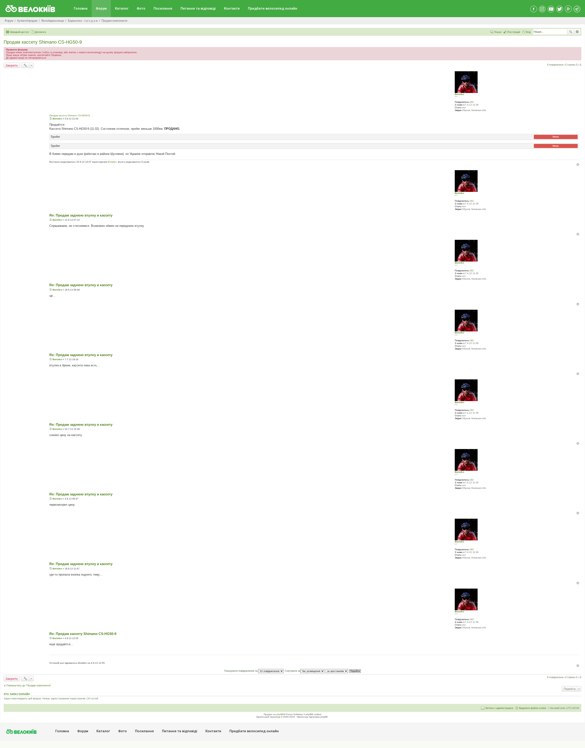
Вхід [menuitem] (528, 32)
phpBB (280, 714)
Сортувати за (292, 670)
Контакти (232, 8)
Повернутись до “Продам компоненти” (28, 685)
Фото (141, 8)
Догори (578, 164)
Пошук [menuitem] (498, 32)
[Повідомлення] (50, 118)
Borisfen (459, 94)
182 (472, 102)
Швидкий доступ (19, 32)
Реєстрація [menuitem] (513, 32)
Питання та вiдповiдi (198, 8)
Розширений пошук (577, 31)
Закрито (12, 65)
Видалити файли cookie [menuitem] (532, 708)
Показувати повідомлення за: (241, 670)
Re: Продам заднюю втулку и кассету (80, 215)
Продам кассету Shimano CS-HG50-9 (43, 42)
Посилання (163, 8)
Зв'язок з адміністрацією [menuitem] (499, 708)
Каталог (121, 8)
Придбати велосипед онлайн (272, 8)
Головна (81, 8)
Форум (101, 8)
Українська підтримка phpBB (312, 717)
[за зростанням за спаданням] (337, 670)
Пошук (570, 31)
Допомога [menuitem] (40, 32)
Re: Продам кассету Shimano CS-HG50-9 (82, 634)
